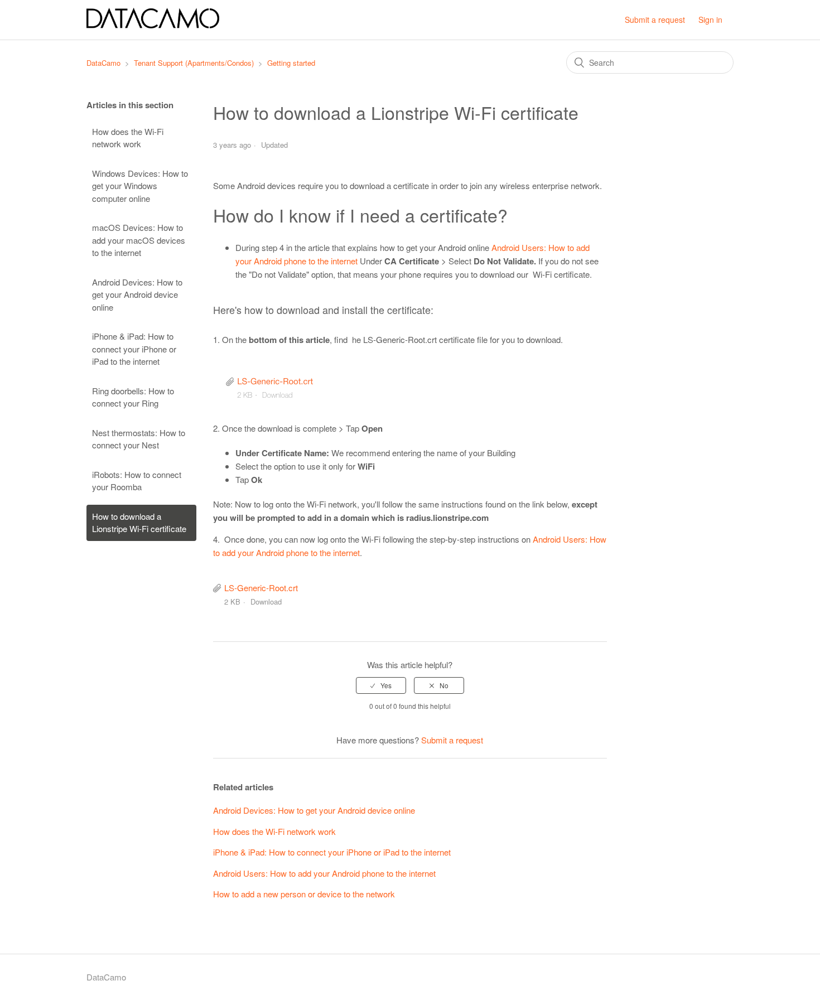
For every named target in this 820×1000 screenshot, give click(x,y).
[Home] (152, 25)
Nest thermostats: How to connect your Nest (138, 439)
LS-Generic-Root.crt (261, 587)
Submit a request (655, 19)
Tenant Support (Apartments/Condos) (194, 62)
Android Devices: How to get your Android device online (137, 294)
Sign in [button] (710, 19)
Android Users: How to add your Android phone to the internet (324, 873)
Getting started (291, 62)
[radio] (381, 685)
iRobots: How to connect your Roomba (136, 480)
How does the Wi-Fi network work (127, 137)
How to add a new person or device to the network (304, 894)
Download (266, 601)
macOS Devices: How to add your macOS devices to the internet (138, 239)
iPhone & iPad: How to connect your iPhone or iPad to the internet (134, 348)
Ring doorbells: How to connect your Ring (133, 397)
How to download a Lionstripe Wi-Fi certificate (139, 522)
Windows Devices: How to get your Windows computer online (140, 185)
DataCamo (103, 62)
